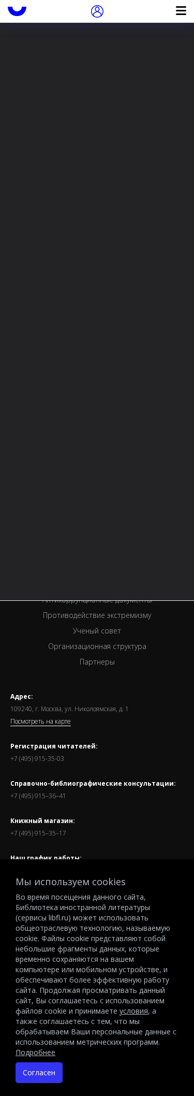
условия (134, 1011)
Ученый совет (97, 631)
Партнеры (97, 662)
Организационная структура (97, 646)
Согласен (39, 1072)
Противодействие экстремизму (97, 615)
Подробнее (35, 1052)
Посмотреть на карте (40, 721)
